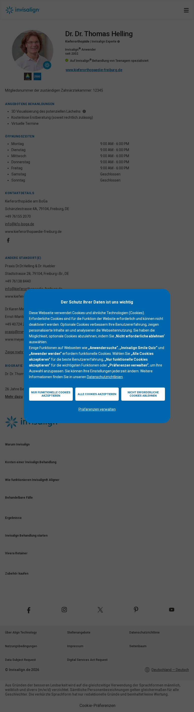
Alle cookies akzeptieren (97, 394)
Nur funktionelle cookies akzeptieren (50, 394)
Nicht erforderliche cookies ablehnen (143, 394)
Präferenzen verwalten (97, 409)
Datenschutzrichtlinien (105, 377)
